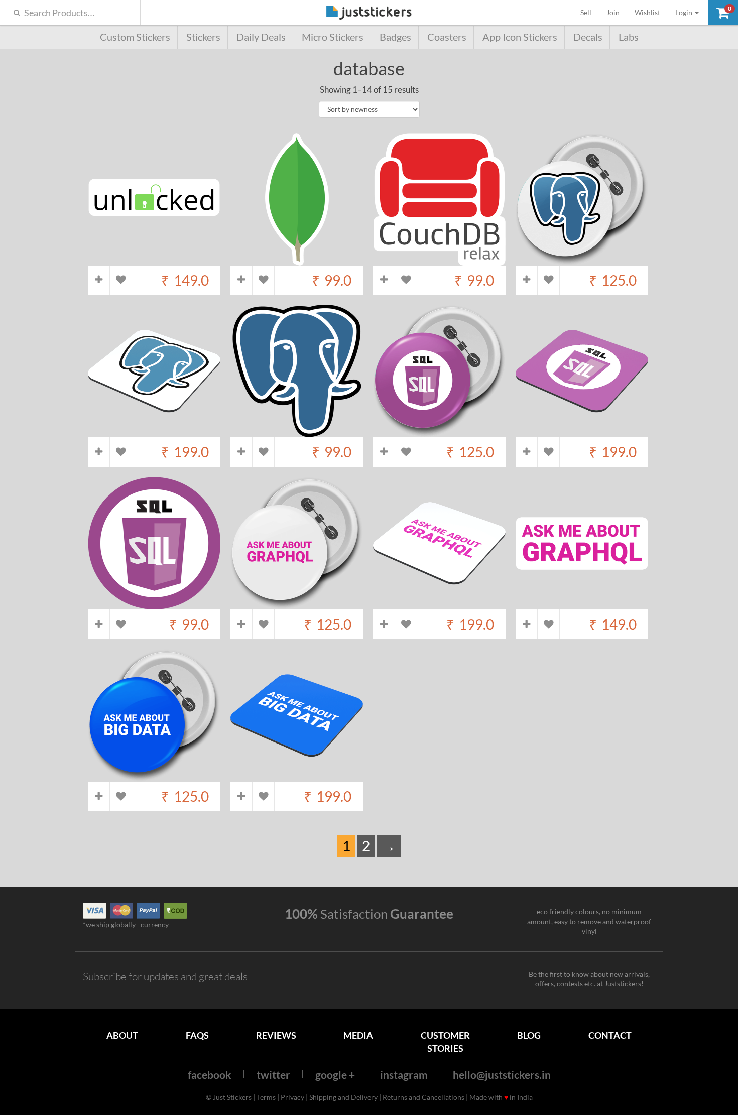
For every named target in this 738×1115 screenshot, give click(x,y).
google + (335, 1074)
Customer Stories (445, 1041)
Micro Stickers (332, 37)
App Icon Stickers (519, 37)
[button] (723, 12)
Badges (395, 37)
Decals (587, 37)
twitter (273, 1074)
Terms (266, 1097)
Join (613, 12)
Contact (610, 1035)
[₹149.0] (154, 260)
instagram (404, 1074)
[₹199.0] (154, 432)
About (122, 1035)
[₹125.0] (582, 260)
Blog (529, 1035)
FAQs (197, 1035)
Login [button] (684, 12)
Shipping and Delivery (343, 1097)
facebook (209, 1074)
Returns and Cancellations (423, 1097)
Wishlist (647, 12)
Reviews (276, 1035)
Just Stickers (369, 13)
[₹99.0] (296, 260)
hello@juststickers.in (502, 1074)
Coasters (446, 37)
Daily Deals (261, 37)
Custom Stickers (135, 37)
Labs (629, 37)
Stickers (203, 37)
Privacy (292, 1097)
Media (358, 1035)
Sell (589, 12)
